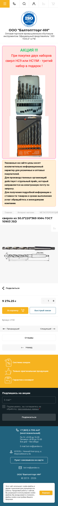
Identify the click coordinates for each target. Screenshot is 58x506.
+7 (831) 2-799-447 (30, 430)
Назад (29, 347)
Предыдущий (13, 329)
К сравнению (54, 228)
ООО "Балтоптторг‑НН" (29, 30)
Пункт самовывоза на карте (29, 460)
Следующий (45, 329)
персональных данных (28, 409)
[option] (29, 254)
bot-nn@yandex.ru (31, 468)
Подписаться (29, 417)
